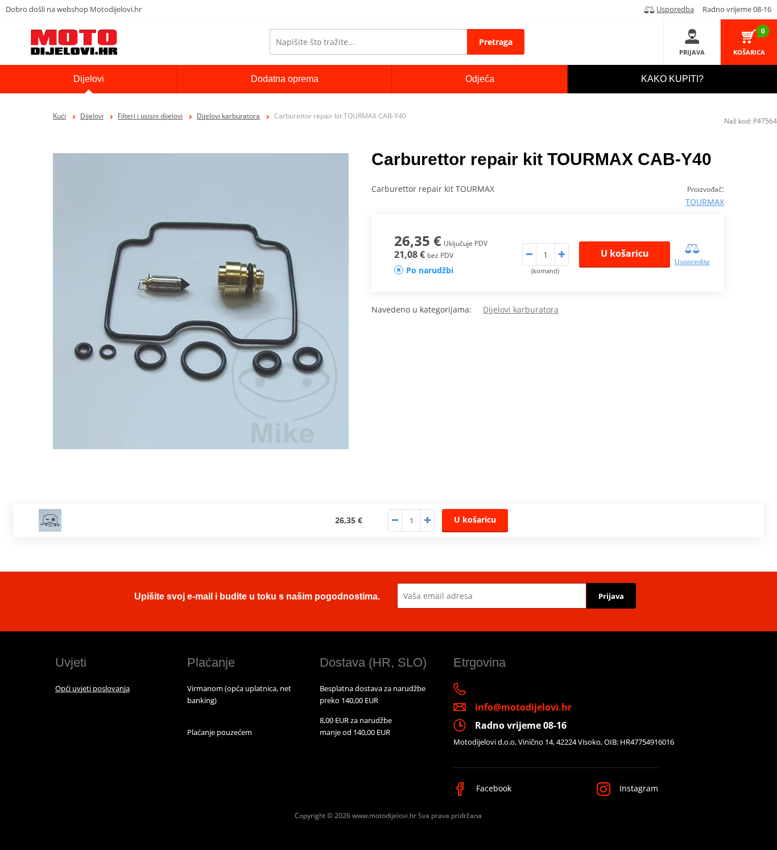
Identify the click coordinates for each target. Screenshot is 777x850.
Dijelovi (92, 116)
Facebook (492, 788)
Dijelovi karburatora (228, 116)
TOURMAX (704, 201)
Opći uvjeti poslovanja (92, 688)
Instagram (637, 788)
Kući (59, 116)
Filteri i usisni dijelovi (150, 116)
